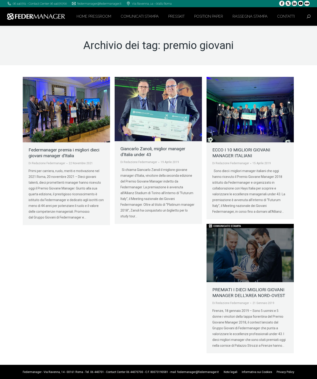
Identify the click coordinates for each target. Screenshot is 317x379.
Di (47, 163)
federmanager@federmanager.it (198, 372)
